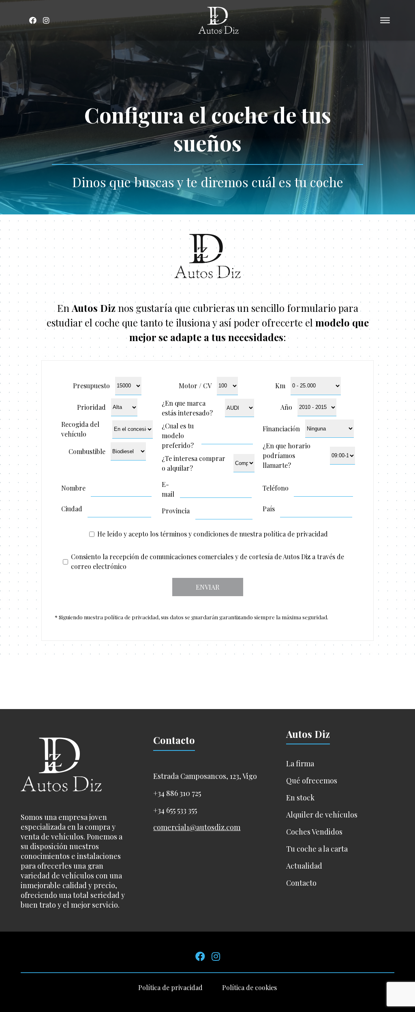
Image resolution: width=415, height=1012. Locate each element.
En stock (300, 797)
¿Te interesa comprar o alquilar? (193, 463)
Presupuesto (91, 385)
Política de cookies (249, 987)
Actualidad (304, 866)
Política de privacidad (170, 987)
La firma (300, 763)
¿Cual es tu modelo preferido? (178, 436)
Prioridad (91, 407)
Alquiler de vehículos (321, 815)
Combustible (86, 451)
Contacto (301, 883)
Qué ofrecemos (311, 780)
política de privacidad (295, 534)
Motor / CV (195, 385)
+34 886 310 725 (177, 793)
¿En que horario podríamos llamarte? (286, 455)
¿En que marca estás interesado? (187, 408)
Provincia (176, 510)
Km (280, 385)
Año (286, 407)
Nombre (73, 488)
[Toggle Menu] (385, 20)
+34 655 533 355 (175, 810)
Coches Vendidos (314, 832)
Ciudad (71, 508)
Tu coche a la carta (317, 849)
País (269, 508)
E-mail (168, 489)
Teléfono (276, 488)
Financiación (281, 428)
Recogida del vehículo (80, 429)
